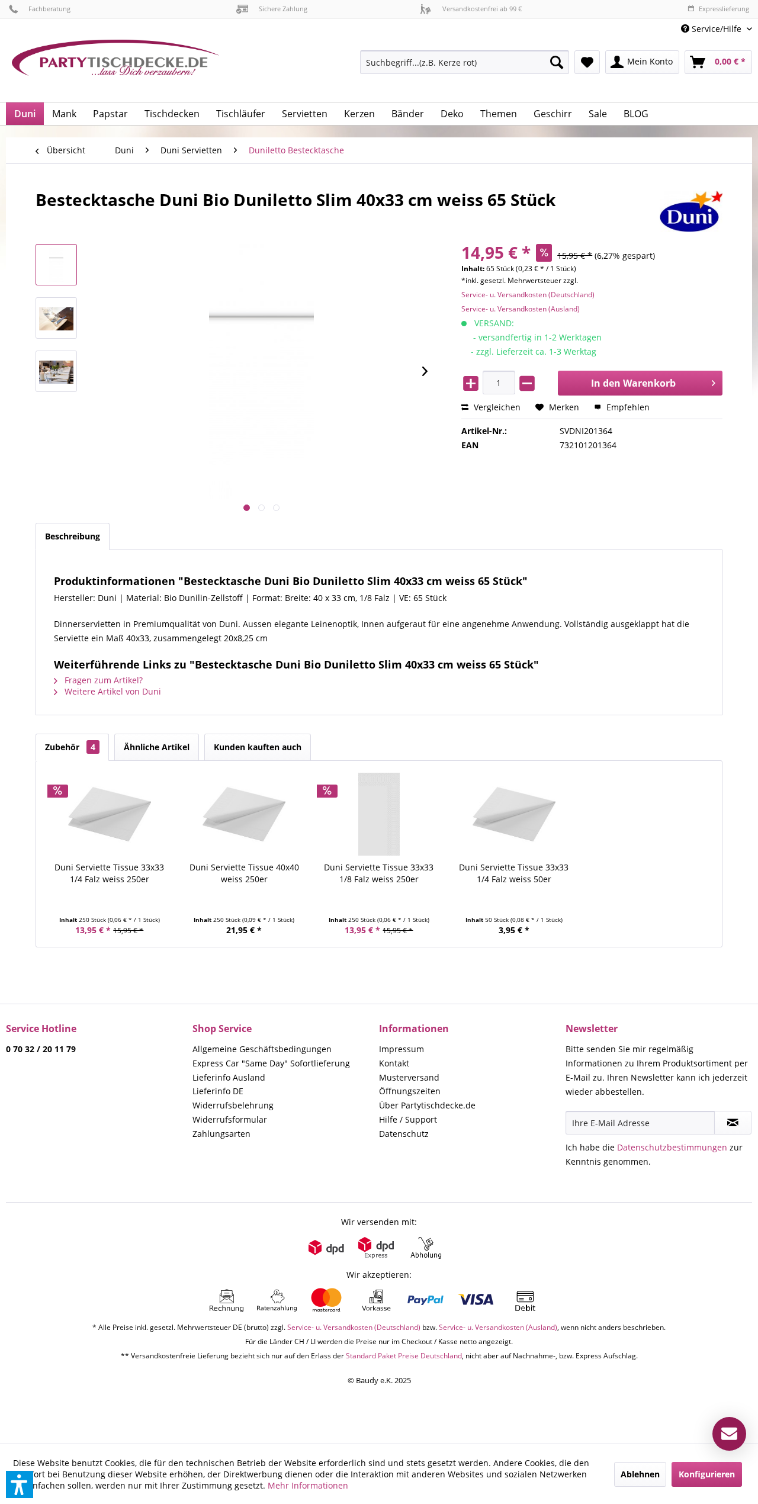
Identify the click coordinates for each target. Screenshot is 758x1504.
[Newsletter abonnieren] (732, 1123)
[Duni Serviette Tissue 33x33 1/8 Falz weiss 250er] (379, 814)
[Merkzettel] (587, 62)
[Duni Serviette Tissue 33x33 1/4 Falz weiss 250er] (109, 814)
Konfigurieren (707, 1474)
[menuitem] (712, 28)
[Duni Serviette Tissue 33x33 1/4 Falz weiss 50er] (514, 814)
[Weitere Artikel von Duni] (691, 211)
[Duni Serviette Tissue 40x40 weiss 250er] (244, 814)
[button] (19, 1484)
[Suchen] (556, 62)
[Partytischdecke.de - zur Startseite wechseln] (115, 66)
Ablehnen (640, 1474)
